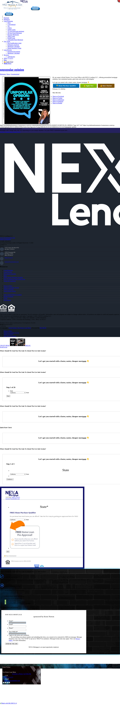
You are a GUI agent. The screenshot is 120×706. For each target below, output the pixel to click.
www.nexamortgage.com (7, 238)
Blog (5, 275)
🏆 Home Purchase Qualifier (66, 86)
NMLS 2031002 (9, 289)
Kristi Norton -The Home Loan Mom (20, 328)
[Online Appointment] (9, 16)
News (8, 74)
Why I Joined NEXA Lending (13, 295)
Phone (11, 628)
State (11, 391)
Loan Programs (8, 270)
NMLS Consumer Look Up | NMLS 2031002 (21, 561)
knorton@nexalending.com (12, 261)
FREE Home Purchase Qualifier (13, 277)
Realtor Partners (8, 296)
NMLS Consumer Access (11, 287)
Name (11, 621)
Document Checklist (10, 274)
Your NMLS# (13, 631)
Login (5, 298)
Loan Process (8, 272)
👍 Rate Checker (106, 86)
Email (11, 624)
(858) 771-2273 (9, 257)
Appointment (36, 8)
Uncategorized (15, 74)
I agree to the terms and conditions (19, 635)
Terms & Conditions (10, 281)
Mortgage (3, 74)
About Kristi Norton (10, 291)
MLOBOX (43, 328)
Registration (7, 300)
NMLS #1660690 (5, 239)
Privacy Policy (8, 286)
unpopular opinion (12, 69)
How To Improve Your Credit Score (14, 279)
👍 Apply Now (88, 86)
